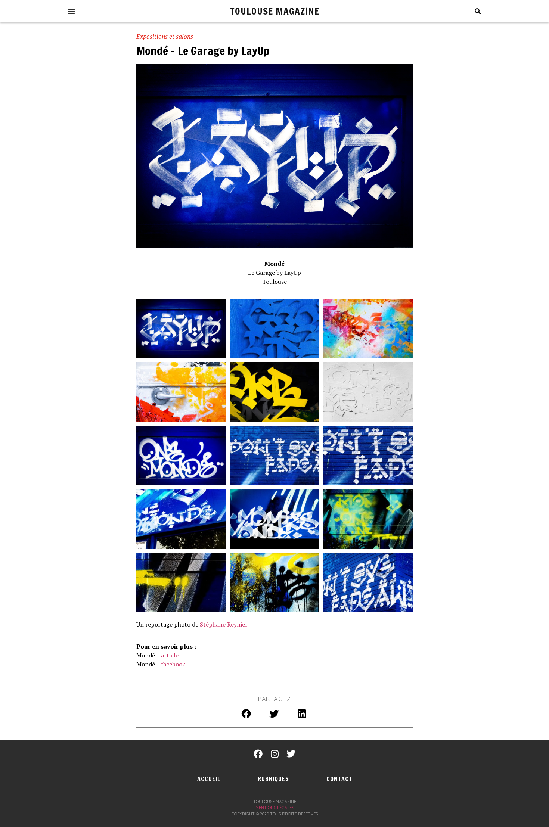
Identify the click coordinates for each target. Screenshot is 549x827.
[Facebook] (258, 753)
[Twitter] (290, 753)
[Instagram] (274, 753)
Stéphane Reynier (224, 624)
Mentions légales (274, 807)
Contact (339, 779)
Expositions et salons (164, 36)
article (170, 655)
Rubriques (273, 779)
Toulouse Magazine (274, 11)
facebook (173, 664)
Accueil (208, 779)
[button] (71, 11)
